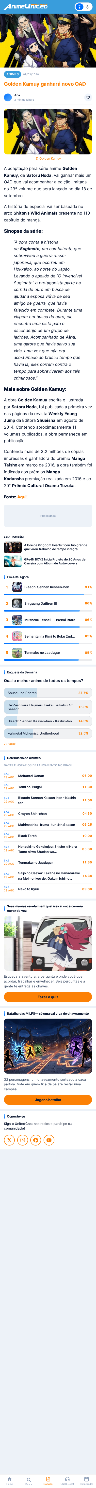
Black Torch (27, 836)
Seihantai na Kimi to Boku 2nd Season (48, 636)
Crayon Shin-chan (32, 814)
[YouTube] (49, 1140)
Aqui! (22, 496)
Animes (12, 74)
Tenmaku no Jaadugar (42, 653)
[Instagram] (22, 1140)
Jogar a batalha (48, 1100)
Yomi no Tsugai (30, 787)
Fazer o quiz (48, 997)
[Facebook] (35, 1140)
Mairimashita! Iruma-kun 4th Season (46, 825)
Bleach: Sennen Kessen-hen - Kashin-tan (47, 587)
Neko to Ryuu (28, 889)
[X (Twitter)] (9, 1140)
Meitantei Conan (31, 776)
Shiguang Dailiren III (40, 603)
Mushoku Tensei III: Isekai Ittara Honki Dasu (49, 620)
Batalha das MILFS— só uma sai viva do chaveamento (48, 1013)
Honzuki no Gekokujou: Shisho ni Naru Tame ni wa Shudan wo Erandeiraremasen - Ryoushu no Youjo (48, 850)
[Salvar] (88, 97)
